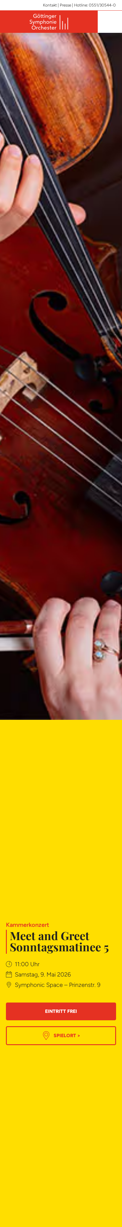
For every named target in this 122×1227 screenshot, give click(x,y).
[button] (109, 22)
